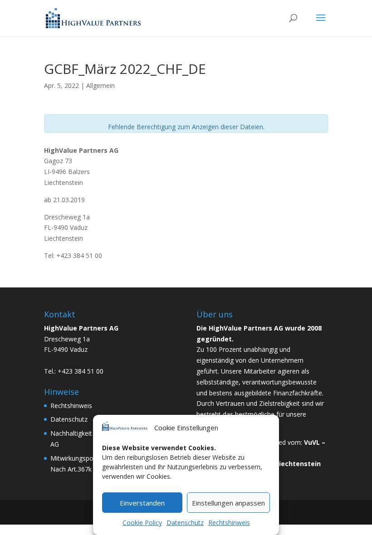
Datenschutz (185, 522)
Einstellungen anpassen (228, 502)
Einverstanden (142, 502)
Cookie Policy (142, 522)
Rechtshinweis (229, 522)
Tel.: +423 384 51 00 (73, 371)
